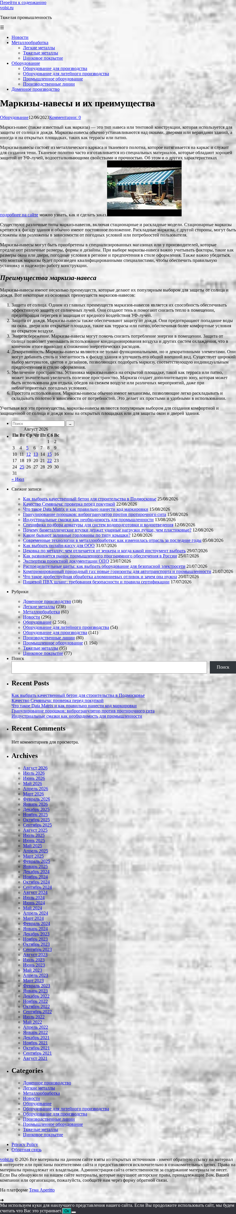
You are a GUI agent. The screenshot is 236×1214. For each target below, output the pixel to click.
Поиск (18, 658)
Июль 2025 (34, 835)
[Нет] (73, 1212)
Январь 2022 (35, 1032)
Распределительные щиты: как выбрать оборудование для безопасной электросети (104, 566)
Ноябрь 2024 (35, 876)
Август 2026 (35, 767)
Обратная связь (26, 1149)
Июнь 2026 (34, 778)
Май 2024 (32, 907)
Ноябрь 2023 (35, 939)
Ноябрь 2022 (35, 1001)
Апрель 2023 (35, 975)
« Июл (18, 479)
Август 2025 (35, 830)
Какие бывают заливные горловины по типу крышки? (76, 535)
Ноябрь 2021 (35, 1042)
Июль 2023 (34, 959)
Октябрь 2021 (36, 1047)
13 (35, 454)
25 (22, 466)
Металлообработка (41, 611)
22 (49, 460)
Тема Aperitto (42, 1189)
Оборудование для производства (55, 632)
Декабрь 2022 (36, 996)
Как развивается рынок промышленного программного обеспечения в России (100, 555)
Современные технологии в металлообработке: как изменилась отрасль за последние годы (112, 540)
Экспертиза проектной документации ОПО (66, 561)
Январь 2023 (35, 990)
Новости (31, 616)
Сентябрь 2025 (37, 824)
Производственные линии (49, 637)
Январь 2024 (35, 928)
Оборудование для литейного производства (66, 627)
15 (49, 454)
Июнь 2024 (34, 902)
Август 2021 (35, 1058)
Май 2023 (32, 970)
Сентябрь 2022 (37, 1011)
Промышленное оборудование (53, 642)
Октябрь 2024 (36, 882)
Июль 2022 (34, 1016)
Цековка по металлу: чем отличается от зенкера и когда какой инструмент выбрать (104, 550)
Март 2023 (33, 980)
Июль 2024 (34, 897)
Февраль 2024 (36, 923)
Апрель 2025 (35, 850)
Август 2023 (35, 954)
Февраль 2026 (36, 799)
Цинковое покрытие (43, 653)
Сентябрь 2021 (37, 1053)
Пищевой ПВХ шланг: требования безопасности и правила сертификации (96, 581)
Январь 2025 (35, 866)
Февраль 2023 (36, 985)
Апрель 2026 (35, 788)
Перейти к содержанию (23, 2)
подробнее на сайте (19, 214)
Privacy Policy (25, 1144)
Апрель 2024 (35, 913)
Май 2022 (32, 1022)
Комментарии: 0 (65, 117)
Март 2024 (33, 918)
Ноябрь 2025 (35, 814)
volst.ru (7, 7)
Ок (66, 1211)
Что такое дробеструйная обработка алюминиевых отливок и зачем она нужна (100, 576)
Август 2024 (35, 892)
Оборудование (14, 117)
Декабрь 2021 (36, 1037)
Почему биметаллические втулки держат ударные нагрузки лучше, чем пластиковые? (107, 529)
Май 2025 (32, 845)
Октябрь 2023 (36, 944)
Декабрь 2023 (36, 933)
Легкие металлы (39, 606)
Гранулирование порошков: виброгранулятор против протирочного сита (94, 514)
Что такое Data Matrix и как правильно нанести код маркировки (85, 509)
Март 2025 (33, 856)
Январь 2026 (35, 804)
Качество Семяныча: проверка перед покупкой (69, 504)
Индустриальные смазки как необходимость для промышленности (88, 519)
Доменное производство (47, 601)
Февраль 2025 (36, 861)
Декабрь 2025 (36, 809)
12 (28, 454)
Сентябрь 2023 (37, 949)
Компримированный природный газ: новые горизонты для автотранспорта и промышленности (117, 571)
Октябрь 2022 (36, 1006)
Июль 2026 (34, 773)
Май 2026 (32, 783)
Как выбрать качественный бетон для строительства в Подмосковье (89, 498)
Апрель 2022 (35, 1027)
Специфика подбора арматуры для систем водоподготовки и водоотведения (98, 524)
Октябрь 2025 (36, 819)
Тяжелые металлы (40, 648)
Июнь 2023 (34, 964)
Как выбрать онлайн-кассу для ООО (59, 545)
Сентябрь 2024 (37, 887)
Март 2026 (33, 793)
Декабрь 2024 (36, 871)
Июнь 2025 (34, 840)
